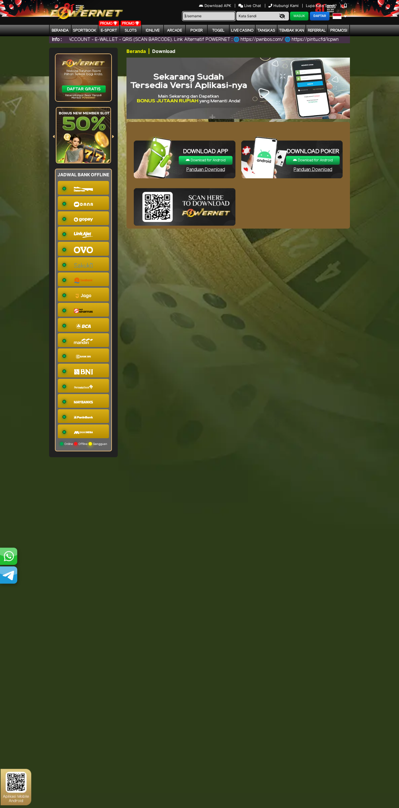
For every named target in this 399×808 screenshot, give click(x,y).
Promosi (338, 30)
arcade (174, 30)
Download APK (217, 5)
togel (218, 30)
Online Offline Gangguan (85, 444)
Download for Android (207, 160)
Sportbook (84, 30)
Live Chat (252, 5)
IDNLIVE (152, 30)
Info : (57, 39)
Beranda (60, 30)
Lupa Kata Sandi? (322, 5)
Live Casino (242, 30)
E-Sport (109, 30)
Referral (317, 30)
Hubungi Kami (286, 5)
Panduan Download (205, 169)
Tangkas (266, 30)
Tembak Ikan (291, 30)
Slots (131, 30)
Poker (196, 30)
